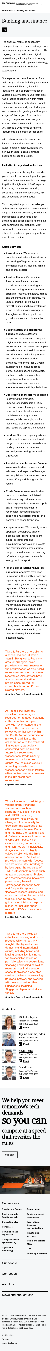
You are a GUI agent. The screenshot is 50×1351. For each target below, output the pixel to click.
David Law (25, 1067)
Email (26, 1028)
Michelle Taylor (28, 1017)
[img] (4, 29)
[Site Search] (41, 4)
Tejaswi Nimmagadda (32, 1034)
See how (9, 1155)
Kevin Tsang (26, 1050)
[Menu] (46, 4)
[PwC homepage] (20, 4)
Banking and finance (26, 10)
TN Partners (7, 10)
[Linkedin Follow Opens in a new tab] (20, 1027)
